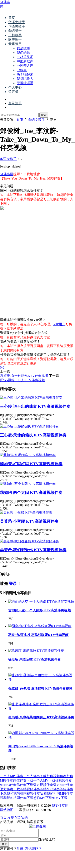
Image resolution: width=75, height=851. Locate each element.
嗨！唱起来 (25, 74)
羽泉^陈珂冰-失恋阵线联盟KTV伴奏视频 (38, 635)
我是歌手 (23, 48)
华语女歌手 (16, 22)
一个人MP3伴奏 (11, 776)
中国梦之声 (25, 65)
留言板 (13, 91)
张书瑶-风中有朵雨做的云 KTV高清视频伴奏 (41, 717)
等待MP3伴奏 (50, 789)
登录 (13, 583)
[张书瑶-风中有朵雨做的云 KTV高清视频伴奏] (41, 708)
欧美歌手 (15, 39)
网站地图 (6, 810)
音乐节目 (15, 44)
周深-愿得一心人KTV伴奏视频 (22, 380)
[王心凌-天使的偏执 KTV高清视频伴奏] (29, 426)
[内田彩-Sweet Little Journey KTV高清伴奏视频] (41, 737)
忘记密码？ (33, 848)
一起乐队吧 (25, 57)
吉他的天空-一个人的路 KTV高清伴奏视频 (39, 610)
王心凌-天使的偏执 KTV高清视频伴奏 (33, 435)
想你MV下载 (42, 798)
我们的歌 (23, 52)
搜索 (43, 115)
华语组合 (15, 31)
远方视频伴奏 (43, 785)
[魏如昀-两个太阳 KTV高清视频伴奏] (28, 484)
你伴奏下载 (24, 785)
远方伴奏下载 (10, 789)
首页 (11, 17)
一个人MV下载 (44, 780)
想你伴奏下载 (23, 780)
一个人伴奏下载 (34, 776)
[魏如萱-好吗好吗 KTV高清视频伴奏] (28, 455)
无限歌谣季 (25, 83)
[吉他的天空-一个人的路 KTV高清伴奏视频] (41, 601)
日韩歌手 (15, 35)
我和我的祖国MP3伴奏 (56, 793)
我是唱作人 (25, 78)
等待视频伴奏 (30, 789)
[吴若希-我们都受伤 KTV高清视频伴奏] (29, 541)
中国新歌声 (25, 61)
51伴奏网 (6, 174)
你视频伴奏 (63, 780)
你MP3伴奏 (8, 785)
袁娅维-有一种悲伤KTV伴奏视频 (24, 376)
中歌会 (22, 70)
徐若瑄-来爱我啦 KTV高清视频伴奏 (34, 659)
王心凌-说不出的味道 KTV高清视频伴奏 (35, 406)
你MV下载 (60, 798)
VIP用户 (59, 324)
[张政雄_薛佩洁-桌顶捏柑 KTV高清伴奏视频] (41, 679)
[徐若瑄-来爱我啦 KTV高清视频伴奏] (36, 650)
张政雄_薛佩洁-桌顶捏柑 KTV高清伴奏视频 (40, 688)
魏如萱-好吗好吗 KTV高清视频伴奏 (31, 464)
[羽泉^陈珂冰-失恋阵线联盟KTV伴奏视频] (39, 626)
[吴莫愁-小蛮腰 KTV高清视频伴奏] (26, 512)
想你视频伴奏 (56, 776)
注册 (20, 848)
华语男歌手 (16, 26)
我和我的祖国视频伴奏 (23, 793)
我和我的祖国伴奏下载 (16, 798)
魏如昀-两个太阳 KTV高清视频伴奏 (31, 492)
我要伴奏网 (60, 805)
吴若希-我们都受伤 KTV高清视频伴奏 (33, 550)
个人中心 (15, 87)
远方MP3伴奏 (63, 785)
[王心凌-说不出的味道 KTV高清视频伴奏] (31, 397)
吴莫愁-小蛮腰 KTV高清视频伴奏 (29, 521)
